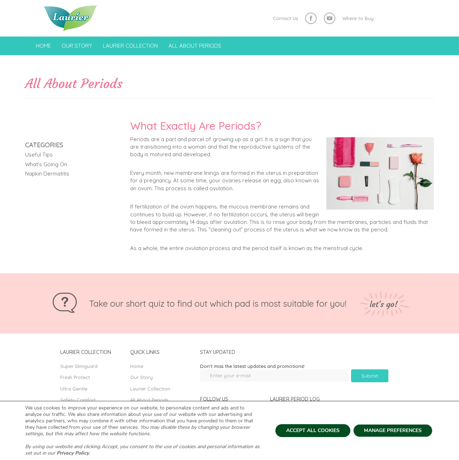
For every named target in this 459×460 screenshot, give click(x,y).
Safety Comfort (78, 400)
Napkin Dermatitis (47, 173)
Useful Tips (39, 154)
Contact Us (285, 18)
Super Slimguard (79, 366)
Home (43, 45)
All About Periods (195, 45)
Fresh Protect (75, 377)
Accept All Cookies (313, 430)
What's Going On (46, 164)
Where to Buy (358, 18)
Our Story (77, 45)
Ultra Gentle (73, 389)
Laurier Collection (130, 45)
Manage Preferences (393, 430)
